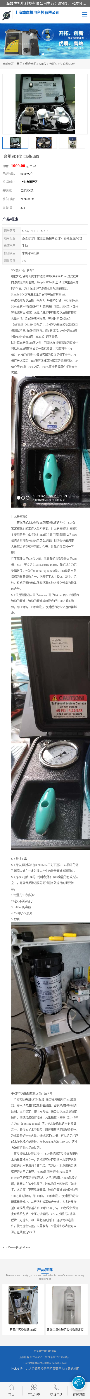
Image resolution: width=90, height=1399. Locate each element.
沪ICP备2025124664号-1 (57, 1357)
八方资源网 (33, 1368)
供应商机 (30, 64)
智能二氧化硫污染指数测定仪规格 (37, 1329)
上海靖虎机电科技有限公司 (37, 1363)
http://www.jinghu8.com (16, 1247)
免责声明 (46, 1368)
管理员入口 (60, 1368)
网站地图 (73, 1368)
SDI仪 (43, 64)
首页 (19, 64)
